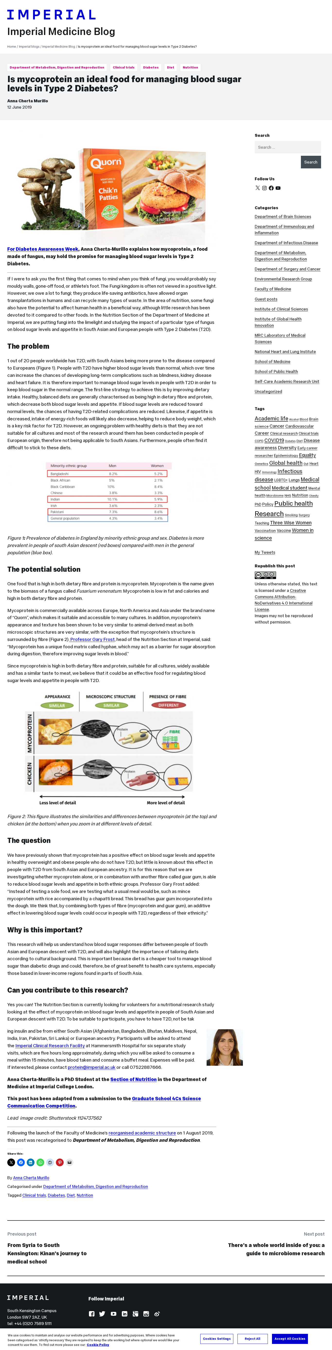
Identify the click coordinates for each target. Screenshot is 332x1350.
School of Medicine (272, 361)
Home (11, 46)
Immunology (269, 472)
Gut (306, 464)
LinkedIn (124, 1314)
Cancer (277, 426)
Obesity (314, 495)
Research (269, 513)
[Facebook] (271, 188)
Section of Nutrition (133, 1079)
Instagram (146, 1314)
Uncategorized (268, 391)
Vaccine (284, 530)
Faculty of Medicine (273, 289)
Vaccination (265, 530)
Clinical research (284, 433)
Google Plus (135, 1314)
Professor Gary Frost (92, 639)
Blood (304, 419)
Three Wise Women (291, 522)
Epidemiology (286, 455)
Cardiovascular (299, 426)
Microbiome (275, 495)
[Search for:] (288, 147)
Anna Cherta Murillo (27, 101)
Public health (293, 503)
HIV (258, 471)
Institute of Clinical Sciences (281, 309)
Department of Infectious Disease (286, 242)
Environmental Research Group (283, 279)
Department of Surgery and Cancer (288, 269)
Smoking (291, 515)
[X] (258, 188)
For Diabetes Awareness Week (42, 249)
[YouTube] (278, 188)
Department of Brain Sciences (283, 216)
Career (262, 433)
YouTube (113, 1314)
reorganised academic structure (142, 1133)
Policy (267, 504)
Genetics (261, 464)
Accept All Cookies (290, 1339)
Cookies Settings (217, 1339)
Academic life (271, 418)
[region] (166, 1339)
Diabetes (151, 67)
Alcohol (294, 419)
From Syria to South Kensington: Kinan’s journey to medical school (47, 1253)
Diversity (287, 447)
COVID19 (274, 440)
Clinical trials (124, 67)
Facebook (91, 1314)
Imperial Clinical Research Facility (50, 1045)
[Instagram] (264, 188)
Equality (307, 455)
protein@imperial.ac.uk (91, 1067)
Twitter (102, 1314)
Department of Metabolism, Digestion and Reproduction (57, 67)
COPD (259, 441)
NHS (288, 495)
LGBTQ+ (281, 480)
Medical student (289, 488)
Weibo (157, 1314)
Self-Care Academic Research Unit (287, 381)
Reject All (252, 1339)
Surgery (304, 515)
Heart (314, 463)
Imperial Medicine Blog (61, 31)
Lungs (294, 480)
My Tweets (265, 552)
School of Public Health (276, 371)
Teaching (262, 523)
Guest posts (266, 299)
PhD (258, 504)
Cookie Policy (98, 1345)
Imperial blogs (29, 46)
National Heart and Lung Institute (285, 351)
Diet (170, 67)
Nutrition (190, 67)
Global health (286, 462)
